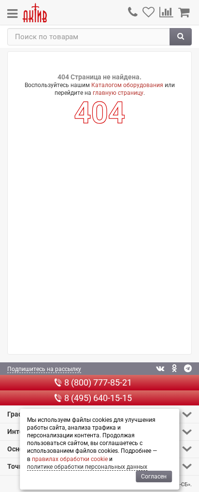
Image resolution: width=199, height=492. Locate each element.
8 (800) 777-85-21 (98, 382)
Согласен (154, 476)
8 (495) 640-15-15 (98, 398)
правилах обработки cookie (70, 459)
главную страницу (118, 92)
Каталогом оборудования (127, 85)
